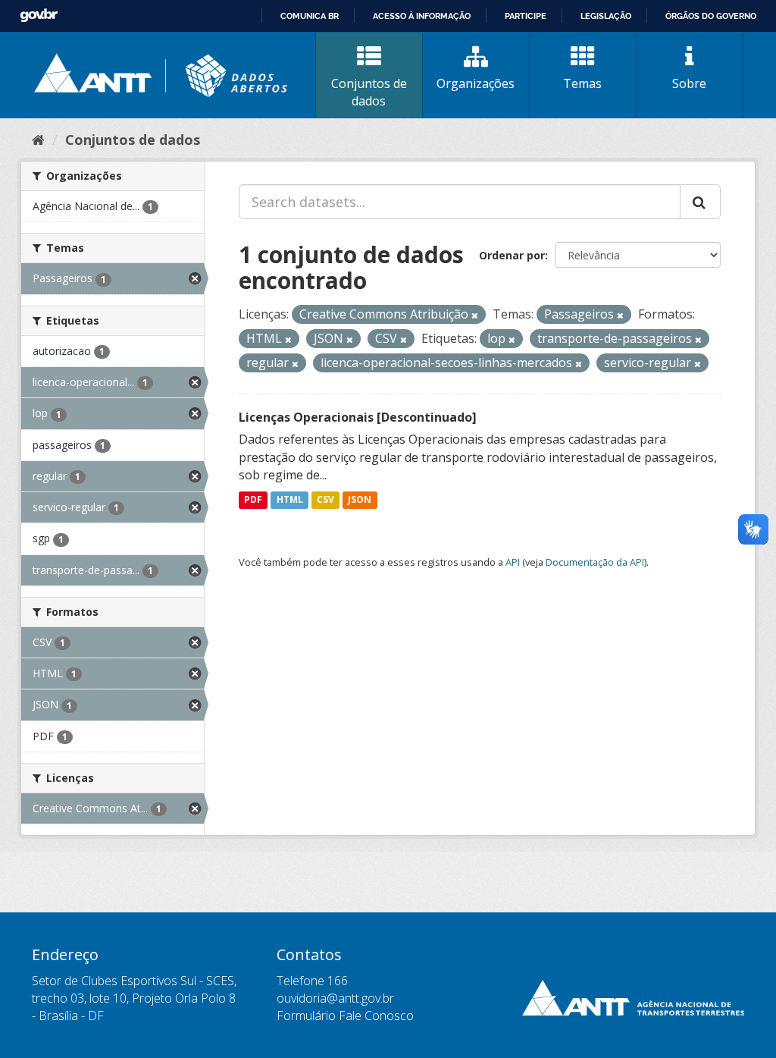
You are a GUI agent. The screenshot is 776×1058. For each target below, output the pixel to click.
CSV (325, 499)
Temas (582, 83)
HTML (290, 499)
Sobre (689, 83)
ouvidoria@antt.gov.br (335, 998)
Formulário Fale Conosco (345, 1015)
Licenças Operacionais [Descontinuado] (358, 417)
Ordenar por (512, 255)
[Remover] (474, 315)
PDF (253, 499)
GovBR (39, 15)
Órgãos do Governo (710, 16)
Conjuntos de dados (369, 92)
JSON (359, 499)
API (512, 562)
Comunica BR (309, 16)
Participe (525, 16)
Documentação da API (595, 562)
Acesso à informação (422, 16)
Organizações (475, 83)
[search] (700, 201)
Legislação (605, 16)
